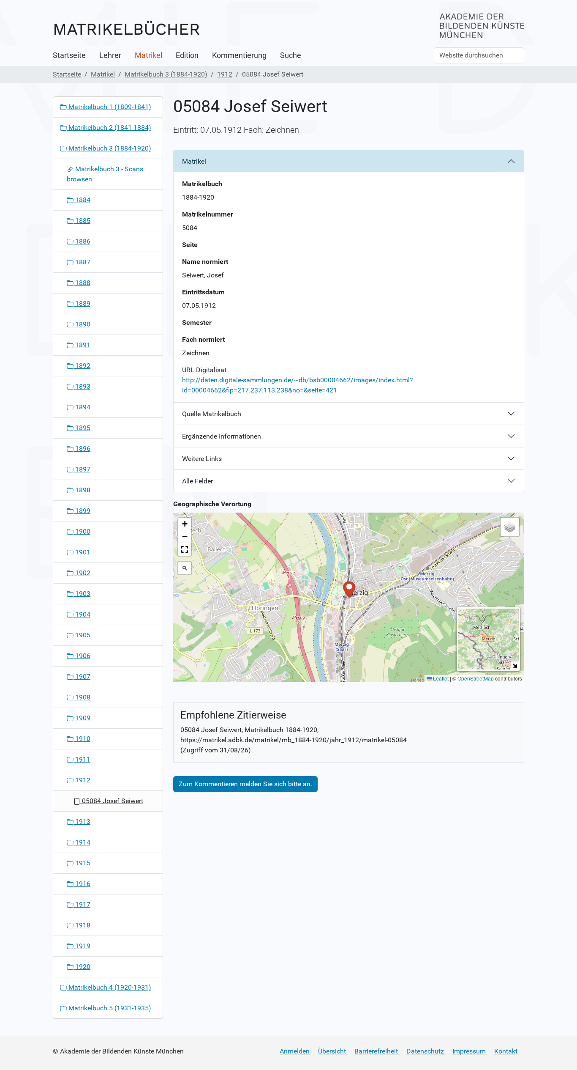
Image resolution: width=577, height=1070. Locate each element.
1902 (81, 573)
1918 (81, 925)
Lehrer (110, 55)
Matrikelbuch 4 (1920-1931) (109, 987)
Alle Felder (197, 481)
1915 (81, 863)
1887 (81, 262)
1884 (81, 200)
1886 (81, 241)
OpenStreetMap (475, 678)
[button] (349, 588)
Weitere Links (202, 459)
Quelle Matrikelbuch (211, 414)
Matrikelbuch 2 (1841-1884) (109, 127)
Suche (290, 55)
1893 (81, 386)
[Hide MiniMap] (515, 665)
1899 (81, 511)
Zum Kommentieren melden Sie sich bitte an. (245, 784)
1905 (81, 635)
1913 (81, 822)
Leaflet (440, 678)
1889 (81, 303)
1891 (81, 345)
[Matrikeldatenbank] (127, 28)
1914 (81, 842)
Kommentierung (239, 55)
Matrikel (148, 55)
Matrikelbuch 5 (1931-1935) (109, 1008)
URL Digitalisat (204, 370)
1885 (81, 221)
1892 (81, 366)
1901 (81, 552)
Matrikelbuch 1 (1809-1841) (109, 107)
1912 (224, 74)
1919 (81, 946)
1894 (81, 407)
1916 (81, 884)
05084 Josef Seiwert (111, 801)
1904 (81, 614)
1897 (81, 469)
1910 (81, 739)
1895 (81, 428)
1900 (81, 531)
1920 (81, 967)
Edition (187, 55)
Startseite (69, 55)
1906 (81, 656)
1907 (81, 676)
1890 (81, 324)
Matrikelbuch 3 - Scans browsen (105, 174)
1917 (81, 904)
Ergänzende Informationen (221, 436)
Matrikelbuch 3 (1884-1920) (166, 74)
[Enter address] (184, 568)
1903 (81, 594)
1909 (81, 718)
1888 (81, 283)
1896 (81, 448)
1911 (81, 759)
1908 (81, 697)
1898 (81, 490)
